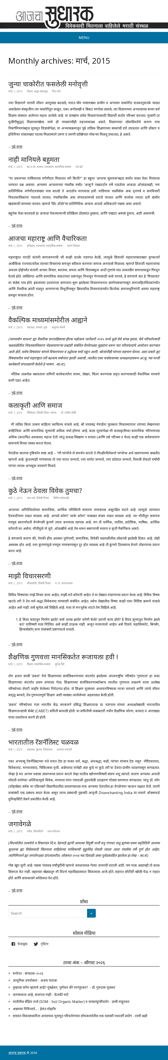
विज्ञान (30, 91)
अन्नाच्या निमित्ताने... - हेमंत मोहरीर (34, 1008)
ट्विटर (43, 943)
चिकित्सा (31, 413)
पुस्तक (39, 749)
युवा (45, 327)
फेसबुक (22, 943)
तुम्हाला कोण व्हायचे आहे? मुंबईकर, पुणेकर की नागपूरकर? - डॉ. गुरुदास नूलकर (64, 987)
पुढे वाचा (17, 146)
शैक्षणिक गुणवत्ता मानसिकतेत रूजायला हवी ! (63, 656)
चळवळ (31, 327)
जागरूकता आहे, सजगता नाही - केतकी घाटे (40, 994)
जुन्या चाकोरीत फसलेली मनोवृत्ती (48, 83)
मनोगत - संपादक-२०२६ (28, 973)
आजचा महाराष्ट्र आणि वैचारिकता (47, 238)
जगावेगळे (19, 823)
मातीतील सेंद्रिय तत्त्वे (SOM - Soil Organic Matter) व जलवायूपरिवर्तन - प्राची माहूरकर (71, 1001)
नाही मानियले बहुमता (34, 159)
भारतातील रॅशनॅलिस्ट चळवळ (43, 742)
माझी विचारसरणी (29, 575)
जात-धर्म (31, 498)
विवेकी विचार (43, 413)
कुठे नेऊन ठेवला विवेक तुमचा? (45, 490)
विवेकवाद (47, 749)
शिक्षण (30, 664)
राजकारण (49, 167)
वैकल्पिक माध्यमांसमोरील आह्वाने (47, 319)
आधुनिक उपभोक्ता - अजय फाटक (35, 980)
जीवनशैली (32, 583)
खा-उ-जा (31, 167)
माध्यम (40, 167)
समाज (53, 413)
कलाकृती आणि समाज (35, 405)
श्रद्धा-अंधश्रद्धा (41, 91)
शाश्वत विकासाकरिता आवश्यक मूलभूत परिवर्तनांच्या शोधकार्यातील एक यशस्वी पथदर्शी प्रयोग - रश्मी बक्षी (80, 1015)
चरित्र (29, 831)
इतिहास (31, 246)
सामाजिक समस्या (63, 167)
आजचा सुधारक (17, 1053)
